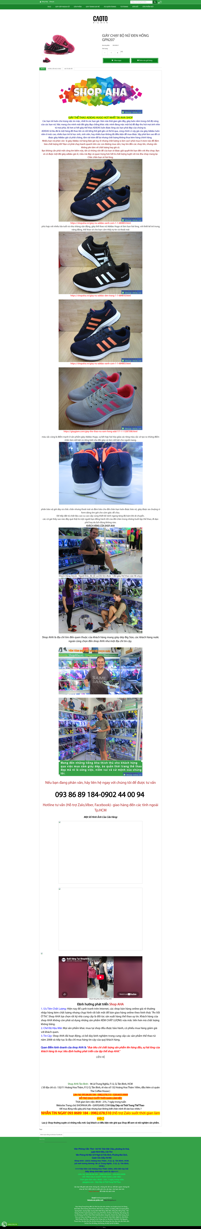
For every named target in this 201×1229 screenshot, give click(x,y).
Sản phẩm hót (148, 7)
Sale (49, 7)
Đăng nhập (45, 1)
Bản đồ (135, 7)
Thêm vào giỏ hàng (145, 60)
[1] (111, 53)
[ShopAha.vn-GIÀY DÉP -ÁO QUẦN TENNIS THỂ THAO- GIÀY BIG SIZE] (100, 20)
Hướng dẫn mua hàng (54, 68)
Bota (104, 1227)
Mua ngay (117, 60)
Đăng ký (52, 1)
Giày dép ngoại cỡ (62, 7)
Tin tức (42, 1139)
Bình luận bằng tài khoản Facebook (51, 1135)
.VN (89, 1105)
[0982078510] (4, 1224)
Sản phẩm (78, 7)
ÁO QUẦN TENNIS (110, 7)
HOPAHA (82, 1105)
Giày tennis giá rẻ (93, 7)
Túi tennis (124, 7)
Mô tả (42, 68)
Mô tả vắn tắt (68, 68)
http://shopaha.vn (110, 1200)
